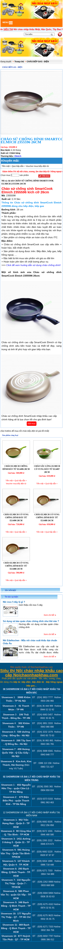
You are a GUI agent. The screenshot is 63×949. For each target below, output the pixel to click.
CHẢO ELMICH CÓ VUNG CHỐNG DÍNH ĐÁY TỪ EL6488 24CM (16, 566)
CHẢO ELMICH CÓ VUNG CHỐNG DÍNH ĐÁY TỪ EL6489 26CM (46, 517)
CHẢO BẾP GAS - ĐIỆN (38, 61)
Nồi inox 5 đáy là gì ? (14, 602)
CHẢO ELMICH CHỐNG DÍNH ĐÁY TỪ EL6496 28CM (16, 467)
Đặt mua (46, 176)
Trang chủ (19, 61)
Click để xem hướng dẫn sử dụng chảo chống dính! (33, 265)
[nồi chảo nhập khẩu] (31, 47)
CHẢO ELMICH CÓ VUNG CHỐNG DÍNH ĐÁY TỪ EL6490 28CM (16, 517)
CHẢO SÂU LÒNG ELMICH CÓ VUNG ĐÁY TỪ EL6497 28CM (47, 469)
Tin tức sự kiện (11, 597)
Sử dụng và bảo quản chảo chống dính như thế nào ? (31, 621)
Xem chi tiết (49, 615)
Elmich (18, 156)
